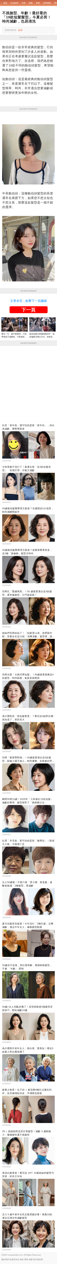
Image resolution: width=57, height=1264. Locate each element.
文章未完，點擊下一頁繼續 (28, 301)
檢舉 (20, 30)
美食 (38, 3)
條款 (22, 1259)
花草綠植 (47, 3)
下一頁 (28, 309)
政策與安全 (14, 1259)
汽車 (23, 3)
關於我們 (5, 1259)
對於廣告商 (38, 1259)
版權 (31, 1259)
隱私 (26, 1259)
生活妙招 (14, 3)
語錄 (31, 3)
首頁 (5, 3)
